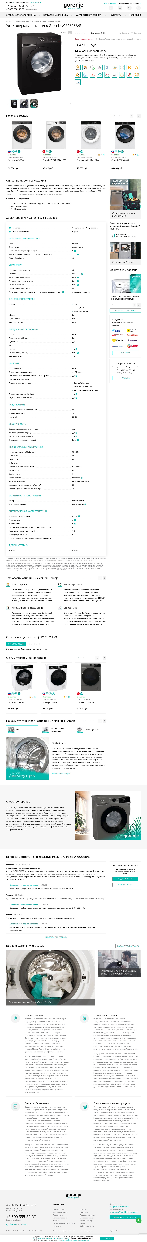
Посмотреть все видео (128, 946)
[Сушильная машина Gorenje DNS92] (56, 677)
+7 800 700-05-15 (35, 2)
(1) (104, 155)
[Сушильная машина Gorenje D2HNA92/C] (90, 677)
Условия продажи (60, 1218)
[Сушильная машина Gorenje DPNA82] (22, 677)
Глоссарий (84, 1212)
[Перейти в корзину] (129, 8)
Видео (82, 1223)
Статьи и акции (110, 3)
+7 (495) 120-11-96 (125, 370)
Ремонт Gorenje (86, 1221)
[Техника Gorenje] (74, 6)
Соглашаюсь (107, 1238)
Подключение (58, 1215)
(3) (35, 697)
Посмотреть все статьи (125, 311)
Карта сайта (114, 1231)
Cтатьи (83, 1210)
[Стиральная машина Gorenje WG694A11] (22, 135)
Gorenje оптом (59, 1210)
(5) (138, 155)
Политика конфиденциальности (64, 1231)
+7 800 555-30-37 (15, 9)
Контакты (57, 1226)
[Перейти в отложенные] (111, 8)
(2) (69, 697)
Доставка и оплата (60, 1212)
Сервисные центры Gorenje (64, 1223)
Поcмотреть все (125, 885)
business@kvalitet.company (124, 1212)
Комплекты (115, 15)
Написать (125, 378)
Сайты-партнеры (87, 1226)
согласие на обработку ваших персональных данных (51, 1238)
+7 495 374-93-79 (15, 6)
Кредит (56, 1221)
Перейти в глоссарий (61, 773)
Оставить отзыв (16, 644)
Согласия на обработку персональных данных (74, 1240)
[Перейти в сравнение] (120, 8)
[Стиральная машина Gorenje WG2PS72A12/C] (56, 135)
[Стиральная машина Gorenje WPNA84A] (125, 135)
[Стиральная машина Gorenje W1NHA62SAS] (90, 135)
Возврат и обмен (87, 1218)
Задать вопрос (125, 879)
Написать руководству (125, 1217)
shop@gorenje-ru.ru (120, 1206)
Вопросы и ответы (87, 1215)
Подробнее (125, 353)
